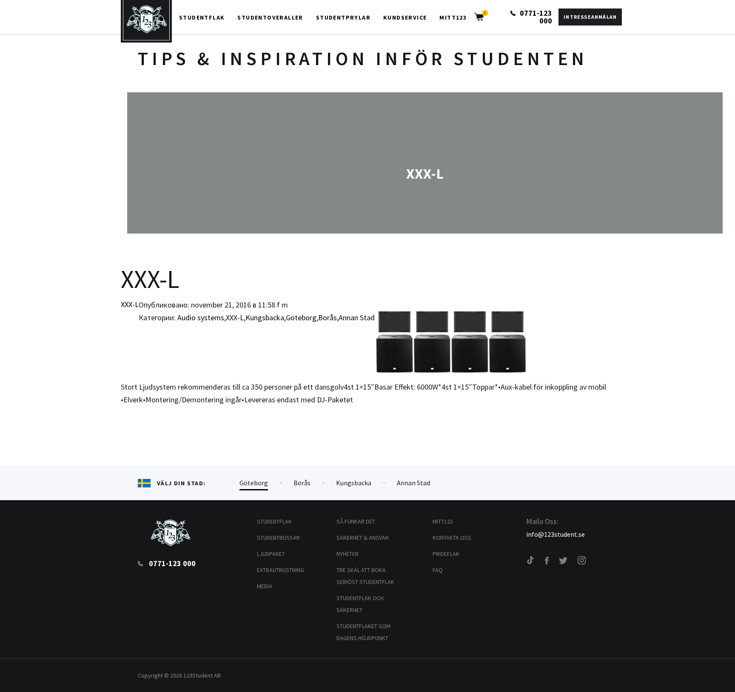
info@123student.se (555, 534)
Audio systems (200, 317)
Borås (327, 317)
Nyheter (347, 554)
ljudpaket (271, 554)
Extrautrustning (280, 570)
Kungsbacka (264, 317)
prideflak (446, 554)
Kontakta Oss (452, 537)
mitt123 (443, 521)
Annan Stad (357, 317)
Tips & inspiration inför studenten (363, 58)
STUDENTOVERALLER (270, 17)
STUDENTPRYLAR (343, 17)
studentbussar (278, 537)
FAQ (438, 570)
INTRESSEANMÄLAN (590, 17)
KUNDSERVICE (405, 17)
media (264, 586)
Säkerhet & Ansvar (362, 537)
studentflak (274, 521)
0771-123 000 (535, 17)
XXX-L (130, 304)
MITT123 (453, 17)
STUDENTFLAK (202, 17)
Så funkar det (355, 521)
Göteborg (301, 317)
